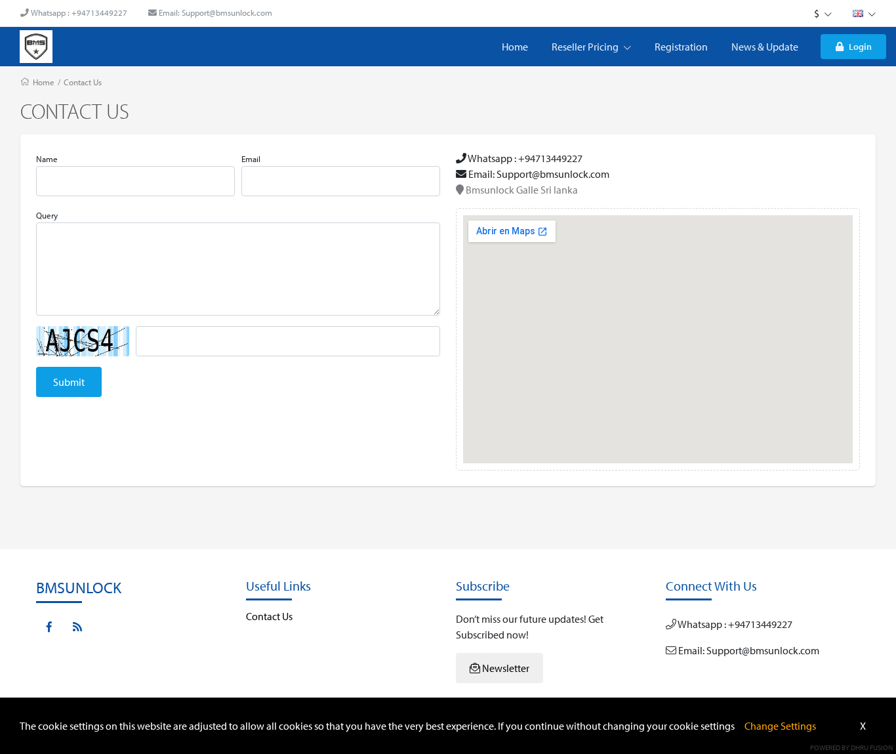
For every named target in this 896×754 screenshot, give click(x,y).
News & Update (764, 46)
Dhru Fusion (872, 747)
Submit (69, 381)
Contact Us (83, 82)
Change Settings (780, 725)
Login (860, 46)
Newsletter (504, 668)
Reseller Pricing (586, 46)
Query (47, 215)
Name (47, 159)
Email (250, 159)
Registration (681, 46)
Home (515, 46)
